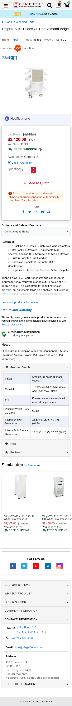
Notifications (20, 118)
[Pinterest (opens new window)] (36, 565)
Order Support (16, 602)
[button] (33, 168)
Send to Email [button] (42, 212)
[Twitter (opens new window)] (24, 565)
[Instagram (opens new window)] (59, 565)
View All (34, 13)
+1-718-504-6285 (23, 638)
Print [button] (48, 212)
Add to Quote (39, 183)
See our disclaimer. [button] (12, 324)
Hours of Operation (20, 684)
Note (13, 443)
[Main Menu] (5, 5)
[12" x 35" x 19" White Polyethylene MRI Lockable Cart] (21, 487)
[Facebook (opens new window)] (13, 565)
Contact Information (21, 619)
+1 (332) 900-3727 (28, 631)
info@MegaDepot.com (29, 647)
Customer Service (18, 584)
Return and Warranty (17, 310)
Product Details (20, 367)
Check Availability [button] (22, 162)
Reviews (15, 452)
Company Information (21, 610)
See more (34, 465)
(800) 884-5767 (26, 627)
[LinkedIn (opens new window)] (48, 565)
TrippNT (16, 39)
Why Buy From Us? (18, 593)
